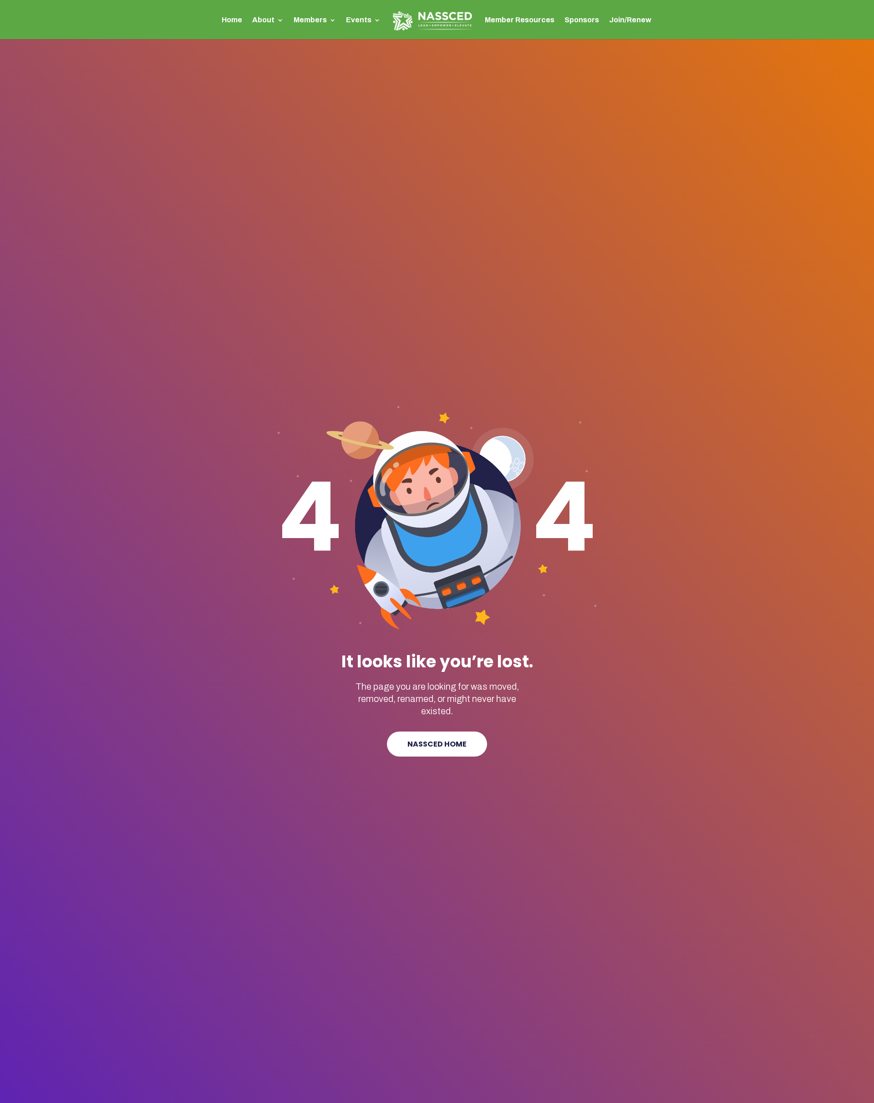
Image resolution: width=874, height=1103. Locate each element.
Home (232, 20)
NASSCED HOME (437, 744)
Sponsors (581, 20)
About (263, 20)
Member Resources (519, 20)
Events (358, 20)
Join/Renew (630, 20)
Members (310, 20)
